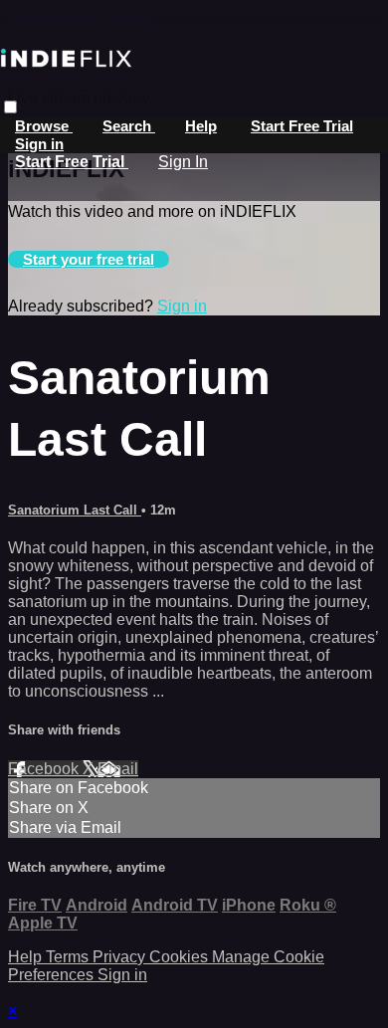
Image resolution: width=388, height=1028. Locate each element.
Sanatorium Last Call (74, 510)
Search (128, 125)
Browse (44, 125)
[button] (10, 107)
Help (201, 125)
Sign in (39, 143)
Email (117, 768)
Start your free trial (88, 259)
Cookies (180, 956)
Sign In (183, 161)
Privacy (121, 956)
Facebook (45, 768)
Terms (69, 956)
